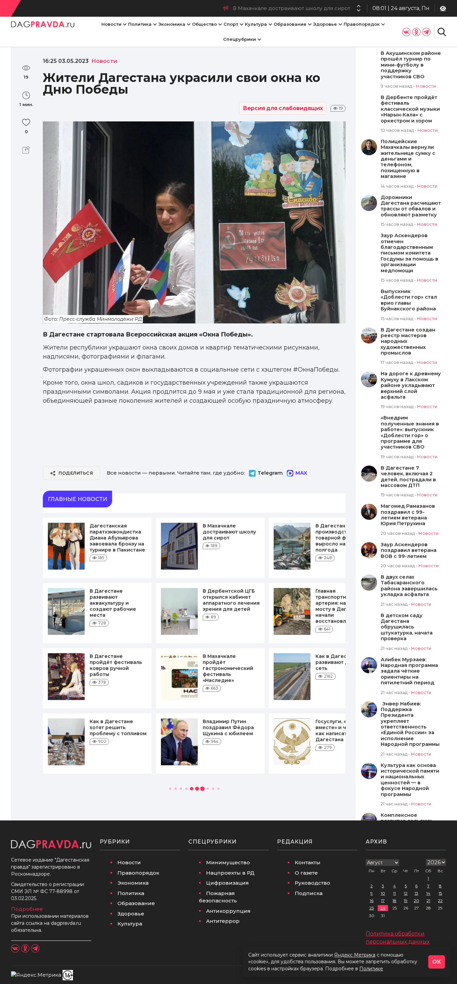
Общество (204, 24)
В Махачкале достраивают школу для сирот (229, 532)
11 (394, 893)
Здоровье (325, 24)
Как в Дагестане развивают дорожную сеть (343, 662)
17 (383, 900)
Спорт (230, 24)
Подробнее (27, 909)
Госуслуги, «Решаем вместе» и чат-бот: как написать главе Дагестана (341, 730)
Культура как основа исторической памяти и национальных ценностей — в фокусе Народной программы (410, 780)
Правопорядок (362, 24)
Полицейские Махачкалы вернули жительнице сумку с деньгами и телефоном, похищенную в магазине (408, 159)
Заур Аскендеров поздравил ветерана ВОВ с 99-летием (409, 550)
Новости (111, 24)
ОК (436, 962)
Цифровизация (227, 883)
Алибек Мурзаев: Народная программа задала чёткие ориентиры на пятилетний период (409, 671)
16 (371, 900)
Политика (140, 24)
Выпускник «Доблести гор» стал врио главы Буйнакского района (409, 300)
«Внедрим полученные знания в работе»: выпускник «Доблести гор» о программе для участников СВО (410, 432)
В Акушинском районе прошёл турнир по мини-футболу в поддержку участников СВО (411, 65)
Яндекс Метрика (354, 955)
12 (405, 893)
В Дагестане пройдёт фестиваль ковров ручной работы (116, 665)
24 (382, 907)
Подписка (309, 893)
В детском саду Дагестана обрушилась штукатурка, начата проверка (407, 627)
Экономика (171, 24)
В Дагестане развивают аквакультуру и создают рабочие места (113, 603)
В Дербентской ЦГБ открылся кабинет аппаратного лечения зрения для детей (231, 600)
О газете (306, 873)
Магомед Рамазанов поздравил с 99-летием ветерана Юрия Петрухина (408, 514)
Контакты (308, 862)
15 (440, 893)
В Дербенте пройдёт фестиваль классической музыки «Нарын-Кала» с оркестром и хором (410, 109)
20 (416, 900)
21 (428, 900)
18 (394, 900)
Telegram (270, 473)
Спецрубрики (239, 39)
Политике (371, 969)
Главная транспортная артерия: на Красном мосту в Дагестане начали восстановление (342, 606)
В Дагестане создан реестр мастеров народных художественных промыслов (408, 341)
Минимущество (228, 862)
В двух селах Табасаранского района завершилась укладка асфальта (409, 585)
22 (440, 900)
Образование (290, 24)
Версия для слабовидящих (283, 108)
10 (383, 893)
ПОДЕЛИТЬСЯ (76, 473)
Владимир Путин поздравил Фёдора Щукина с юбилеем (228, 727)
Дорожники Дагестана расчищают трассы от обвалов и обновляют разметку (411, 206)
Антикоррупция (228, 911)
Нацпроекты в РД (230, 873)
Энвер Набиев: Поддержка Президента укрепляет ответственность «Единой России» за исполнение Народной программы (410, 724)
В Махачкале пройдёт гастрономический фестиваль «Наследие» (228, 668)
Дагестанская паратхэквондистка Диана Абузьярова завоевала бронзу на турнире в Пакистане (117, 538)
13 (416, 893)
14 (428, 893)
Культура (256, 24)
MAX (301, 473)
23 (371, 907)
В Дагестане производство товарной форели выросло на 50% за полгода (251, 8)
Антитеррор (223, 921)
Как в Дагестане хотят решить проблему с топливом (118, 727)
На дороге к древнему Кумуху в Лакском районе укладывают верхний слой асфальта (411, 385)
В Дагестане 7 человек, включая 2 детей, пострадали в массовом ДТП (408, 476)
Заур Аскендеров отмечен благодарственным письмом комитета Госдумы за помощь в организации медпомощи (409, 253)
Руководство (312, 883)
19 (405, 900)
